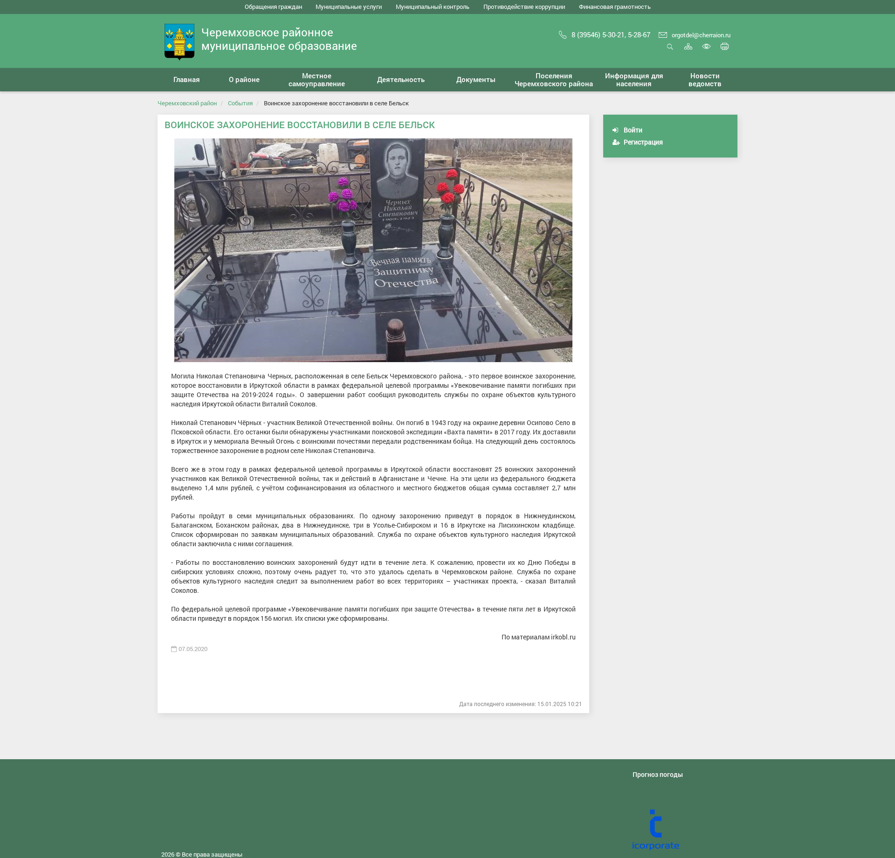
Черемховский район (187, 103)
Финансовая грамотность (615, 6)
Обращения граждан (273, 6)
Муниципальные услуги (349, 6)
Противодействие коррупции (524, 6)
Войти (632, 129)
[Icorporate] (685, 830)
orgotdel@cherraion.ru (701, 35)
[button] (244, 79)
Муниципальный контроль (432, 6)
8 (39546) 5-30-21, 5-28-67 (610, 34)
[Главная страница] (179, 41)
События (240, 103)
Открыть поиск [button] (670, 51)
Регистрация (642, 141)
